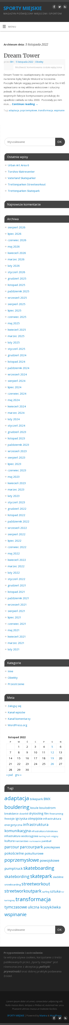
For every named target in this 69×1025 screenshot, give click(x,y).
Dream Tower (22, 55)
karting (42, 836)
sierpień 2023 (16, 457)
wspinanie (59, 110)
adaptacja (14, 110)
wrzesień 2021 (17, 604)
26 (52, 764)
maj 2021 (14, 630)
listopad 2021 (16, 592)
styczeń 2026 (16, 272)
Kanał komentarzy (19, 718)
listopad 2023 (16, 438)
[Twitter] (59, 7)
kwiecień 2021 (17, 636)
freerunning (56, 813)
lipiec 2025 (14, 310)
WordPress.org (17, 725)
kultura (9, 841)
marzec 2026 (16, 259)
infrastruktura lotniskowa (44, 831)
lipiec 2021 (14, 617)
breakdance (11, 813)
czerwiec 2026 (17, 240)
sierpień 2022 (16, 534)
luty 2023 (14, 496)
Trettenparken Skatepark (24, 191)
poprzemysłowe (28, 110)
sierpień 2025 (16, 304)
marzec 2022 (16, 566)
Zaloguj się (14, 706)
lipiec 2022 (14, 540)
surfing (45, 891)
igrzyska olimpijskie (29, 819)
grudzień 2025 (17, 278)
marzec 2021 (16, 643)
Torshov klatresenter (21, 171)
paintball (46, 841)
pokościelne (14, 853)
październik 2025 (18, 291)
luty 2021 (14, 649)
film (46, 813)
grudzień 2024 (17, 355)
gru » (18, 775)
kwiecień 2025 (17, 329)
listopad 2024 (16, 361)
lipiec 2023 (14, 464)
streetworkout (36, 884)
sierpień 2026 (16, 227)
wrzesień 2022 (17, 528)
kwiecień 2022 (17, 560)
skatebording (16, 876)
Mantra (43, 1015)
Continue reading (25, 104)
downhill (23, 813)
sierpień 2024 (16, 381)
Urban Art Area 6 (18, 165)
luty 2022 (14, 572)
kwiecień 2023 (17, 483)
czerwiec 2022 (17, 547)
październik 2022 (18, 521)
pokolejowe (52, 847)
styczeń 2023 (16, 502)
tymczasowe (15, 907)
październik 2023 (18, 444)
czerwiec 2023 (17, 470)
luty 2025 (14, 342)
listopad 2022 (16, 515)
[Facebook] (53, 7)
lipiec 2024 (14, 387)
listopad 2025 (16, 285)
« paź (9, 775)
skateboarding (38, 868)
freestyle (9, 818)
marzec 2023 (16, 489)
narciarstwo (22, 841)
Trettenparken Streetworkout (27, 184)
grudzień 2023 (17, 432)
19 (52, 758)
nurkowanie (35, 841)
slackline (58, 877)
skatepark (41, 876)
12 (52, 752)
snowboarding (12, 884)
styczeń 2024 (16, 425)
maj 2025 (14, 323)
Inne (10, 671)
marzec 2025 (16, 336)
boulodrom (47, 808)
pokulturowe (34, 853)
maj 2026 (14, 246)
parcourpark (31, 846)
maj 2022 (14, 553)
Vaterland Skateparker (22, 178)
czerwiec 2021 (17, 623)
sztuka (55, 891)
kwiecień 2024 (17, 406)
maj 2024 (14, 400)
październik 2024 (18, 368)
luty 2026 (14, 265)
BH (11, 61)
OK (58, 141)
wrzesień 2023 (17, 451)
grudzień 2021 (17, 585)
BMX (47, 799)
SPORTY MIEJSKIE (22, 8)
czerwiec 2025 (17, 317)
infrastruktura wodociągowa (21, 836)
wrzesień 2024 (17, 374)
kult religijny (52, 836)
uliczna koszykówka (44, 907)
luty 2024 (14, 419)
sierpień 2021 (16, 611)
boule (34, 808)
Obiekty (39, 61)
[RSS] (64, 7)
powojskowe (49, 860)
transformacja (45, 110)
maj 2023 (14, 476)
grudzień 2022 (17, 508)
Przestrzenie (16, 684)
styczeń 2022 (16, 579)
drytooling (36, 813)
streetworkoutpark (22, 891)
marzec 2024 (16, 412)
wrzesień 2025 (17, 297)
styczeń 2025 (16, 349)
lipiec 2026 (14, 233)
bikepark (36, 799)
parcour (11, 846)
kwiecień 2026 (17, 253)
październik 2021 (18, 598)
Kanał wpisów (16, 712)
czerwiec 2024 (17, 393)
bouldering (16, 807)
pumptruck (13, 868)
